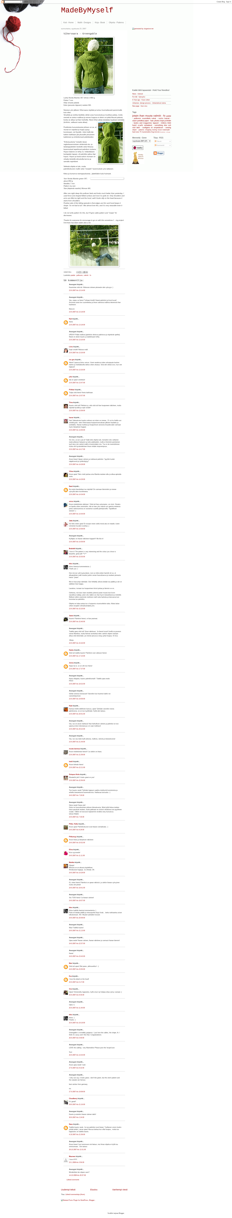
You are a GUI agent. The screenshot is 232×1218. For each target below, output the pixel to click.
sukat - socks (157, 118)
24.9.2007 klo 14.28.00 (77, 873)
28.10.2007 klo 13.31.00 (77, 1149)
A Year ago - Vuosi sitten (141, 100)
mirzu (71, 501)
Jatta (70, 521)
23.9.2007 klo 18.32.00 (77, 684)
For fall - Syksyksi (138, 97)
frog (152, 132)
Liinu (71, 347)
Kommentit (160, 145)
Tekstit (158, 141)
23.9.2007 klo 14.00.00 (77, 430)
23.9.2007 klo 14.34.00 (77, 494)
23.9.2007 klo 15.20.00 (77, 609)
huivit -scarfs (137, 125)
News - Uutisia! (137, 94)
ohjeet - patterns (138, 130)
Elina (71, 849)
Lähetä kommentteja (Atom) (75, 1194)
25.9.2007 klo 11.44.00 (77, 1008)
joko (70, 377)
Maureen (72, 1156)
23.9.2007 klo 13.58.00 (77, 410)
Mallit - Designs (84, 22)
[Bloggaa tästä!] (80, 272)
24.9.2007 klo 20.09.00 (77, 918)
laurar (71, 417)
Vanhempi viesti (119, 1189)
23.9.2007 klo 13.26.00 (77, 353)
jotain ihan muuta (142, 115)
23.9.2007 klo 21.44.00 (77, 742)
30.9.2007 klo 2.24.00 (76, 1117)
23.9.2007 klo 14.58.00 (77, 529)
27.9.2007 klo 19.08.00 (77, 1092)
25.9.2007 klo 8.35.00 (76, 995)
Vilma (71, 471)
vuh (169, 125)
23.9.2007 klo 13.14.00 (77, 290)
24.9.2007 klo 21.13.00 (77, 930)
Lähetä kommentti (73, 1180)
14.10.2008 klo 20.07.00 (77, 1175)
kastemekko (146, 132)
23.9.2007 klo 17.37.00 (77, 669)
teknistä (157, 132)
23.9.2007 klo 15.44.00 (77, 643)
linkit (169, 123)
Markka (71, 862)
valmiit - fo (87, 275)
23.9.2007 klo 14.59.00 (77, 542)
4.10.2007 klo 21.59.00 (77, 1134)
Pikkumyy (72, 837)
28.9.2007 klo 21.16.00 (77, 1104)
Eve (70, 976)
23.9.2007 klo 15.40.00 (77, 621)
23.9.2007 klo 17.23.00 (77, 656)
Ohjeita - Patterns (116, 22)
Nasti (71, 486)
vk (152, 127)
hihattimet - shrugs (165, 132)
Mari (70, 963)
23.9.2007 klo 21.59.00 (77, 755)
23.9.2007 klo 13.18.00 (77, 312)
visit (133, 127)
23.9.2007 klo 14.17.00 (77, 449)
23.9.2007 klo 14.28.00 (77, 464)
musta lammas (74, 749)
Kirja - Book (100, 22)
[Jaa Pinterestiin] (87, 272)
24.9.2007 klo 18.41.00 (77, 888)
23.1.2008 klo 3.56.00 (76, 1162)
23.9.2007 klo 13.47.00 (77, 383)
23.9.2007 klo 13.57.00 (77, 395)
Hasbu (71, 650)
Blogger (121, 1213)
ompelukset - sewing (162, 127)
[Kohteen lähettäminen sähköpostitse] (77, 272)
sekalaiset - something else (155, 125)
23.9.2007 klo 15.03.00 (77, 557)
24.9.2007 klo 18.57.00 (77, 900)
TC (141, 132)
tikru (70, 564)
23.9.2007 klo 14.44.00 (77, 514)
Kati (70, 319)
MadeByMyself (87, 10)
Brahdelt (72, 548)
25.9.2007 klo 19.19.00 (77, 1023)
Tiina (71, 402)
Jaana (71, 616)
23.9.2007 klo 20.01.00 (77, 714)
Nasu (71, 1124)
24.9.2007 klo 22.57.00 (77, 943)
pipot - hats (149, 121)
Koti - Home (68, 22)
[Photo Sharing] (94, 266)
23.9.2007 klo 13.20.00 (77, 340)
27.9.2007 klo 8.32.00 (76, 1068)
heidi (71, 761)
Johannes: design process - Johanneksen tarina (149, 103)
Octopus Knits (74, 774)
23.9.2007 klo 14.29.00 (77, 479)
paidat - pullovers (77, 275)
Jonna (71, 663)
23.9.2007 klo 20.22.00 (77, 729)
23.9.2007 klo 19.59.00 (77, 699)
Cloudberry (73, 1098)
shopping (148, 130)
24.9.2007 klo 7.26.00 (76, 795)
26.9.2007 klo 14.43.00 (77, 1055)
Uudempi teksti (68, 1189)
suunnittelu (146, 118)
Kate (70, 706)
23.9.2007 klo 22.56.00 (77, 780)
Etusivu (93, 1189)
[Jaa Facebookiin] (84, 272)
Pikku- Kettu (73, 824)
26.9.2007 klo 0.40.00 (76, 1038)
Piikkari (72, 390)
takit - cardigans (143, 127)
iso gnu (72, 360)
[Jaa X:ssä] (82, 272)
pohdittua (140, 121)
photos (157, 121)
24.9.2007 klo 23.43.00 (77, 956)
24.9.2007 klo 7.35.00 (76, 817)
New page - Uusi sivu (139, 106)
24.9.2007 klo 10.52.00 (77, 842)
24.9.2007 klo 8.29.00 (76, 830)
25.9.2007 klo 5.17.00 (76, 982)
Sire (70, 989)
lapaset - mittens (160, 123)
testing (154, 130)
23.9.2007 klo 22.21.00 (77, 767)
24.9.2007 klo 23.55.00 (77, 969)
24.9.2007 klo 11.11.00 (77, 855)
